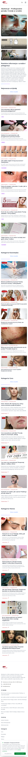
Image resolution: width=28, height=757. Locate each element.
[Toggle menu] (25, 2)
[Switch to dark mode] (22, 2)
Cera (3, 116)
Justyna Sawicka (4, 107)
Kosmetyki (4, 244)
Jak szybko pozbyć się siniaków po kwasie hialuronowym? (14, 697)
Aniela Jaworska (4, 401)
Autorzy (3, 717)
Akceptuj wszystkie (20, 753)
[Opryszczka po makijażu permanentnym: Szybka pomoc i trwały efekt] (14, 25)
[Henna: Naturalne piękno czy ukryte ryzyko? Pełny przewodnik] (14, 55)
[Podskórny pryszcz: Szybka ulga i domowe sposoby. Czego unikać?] (14, 43)
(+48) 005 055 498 (7, 684)
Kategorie (4, 729)
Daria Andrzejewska (5, 133)
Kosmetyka (4, 39)
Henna (3, 51)
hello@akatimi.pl (6, 686)
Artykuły (3, 690)
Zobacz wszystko (14, 91)
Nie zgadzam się (8, 753)
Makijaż (4, 16)
